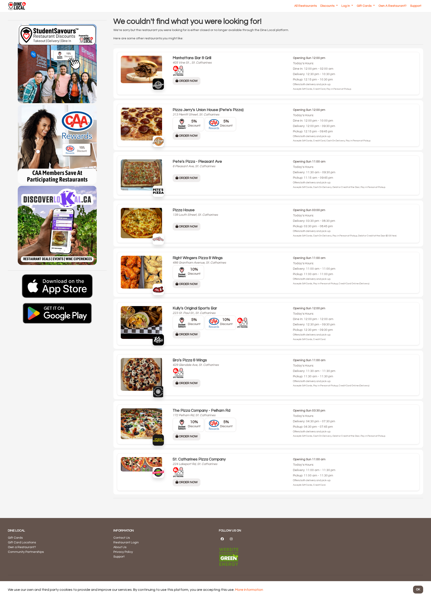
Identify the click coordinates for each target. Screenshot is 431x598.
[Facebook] (222, 539)
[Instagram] (231, 539)
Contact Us (121, 537)
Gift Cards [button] (364, 5)
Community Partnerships (26, 552)
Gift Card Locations (22, 542)
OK (418, 589)
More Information (249, 589)
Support (119, 556)
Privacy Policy (123, 552)
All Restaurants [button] (305, 5)
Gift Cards (15, 537)
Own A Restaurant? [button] (392, 5)
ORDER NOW (188, 80)
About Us (119, 547)
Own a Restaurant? (22, 547)
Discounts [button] (327, 5)
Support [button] (415, 5)
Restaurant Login (126, 542)
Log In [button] (346, 5)
